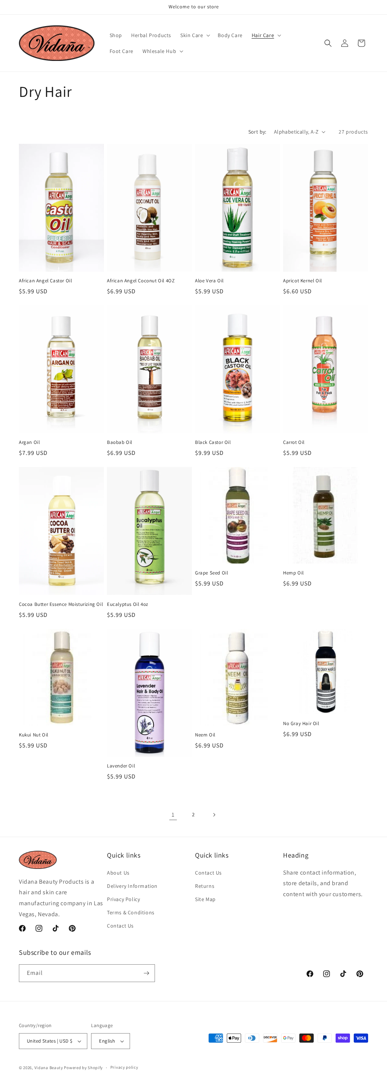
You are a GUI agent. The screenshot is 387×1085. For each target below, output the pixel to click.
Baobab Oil (119, 442)
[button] (194, 35)
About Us (118, 872)
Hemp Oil (293, 573)
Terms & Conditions (131, 912)
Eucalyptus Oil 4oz (127, 604)
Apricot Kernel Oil (302, 281)
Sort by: (257, 131)
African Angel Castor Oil (45, 281)
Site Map (205, 899)
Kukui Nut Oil (33, 735)
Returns (204, 886)
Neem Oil (205, 735)
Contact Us (120, 925)
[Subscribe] (146, 973)
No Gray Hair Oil (301, 724)
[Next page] (214, 814)
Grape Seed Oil (211, 573)
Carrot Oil (294, 442)
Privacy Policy (123, 899)
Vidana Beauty (48, 1067)
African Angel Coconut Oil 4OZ (141, 281)
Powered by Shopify (83, 1067)
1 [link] (173, 815)
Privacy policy (124, 1067)
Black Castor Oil (213, 442)
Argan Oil (29, 442)
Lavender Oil (121, 766)
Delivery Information (132, 886)
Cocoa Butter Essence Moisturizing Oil (61, 604)
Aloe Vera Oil (209, 281)
